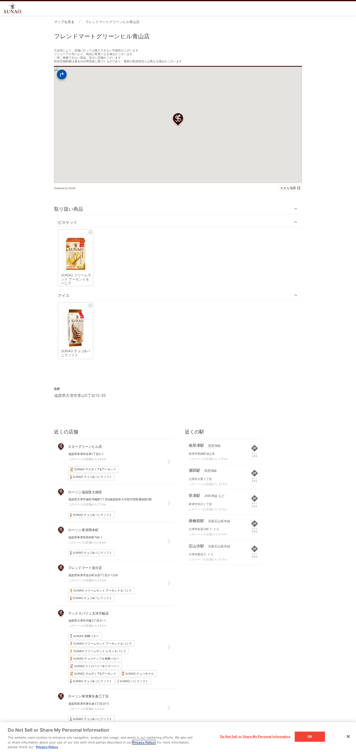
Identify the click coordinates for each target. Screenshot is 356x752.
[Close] (348, 736)
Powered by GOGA (65, 188)
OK (310, 736)
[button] (178, 209)
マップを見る (64, 22)
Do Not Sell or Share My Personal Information (255, 736)
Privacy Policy (144, 742)
